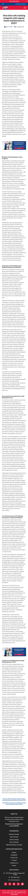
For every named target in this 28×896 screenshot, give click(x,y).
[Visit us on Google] (14, 884)
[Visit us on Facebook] (9, 884)
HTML (24, 892)
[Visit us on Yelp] (18, 884)
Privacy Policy (6, 892)
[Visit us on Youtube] (22, 884)
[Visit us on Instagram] (5, 884)
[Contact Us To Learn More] (14, 1)
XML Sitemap (14, 894)
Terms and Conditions (16, 892)
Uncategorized (20, 26)
